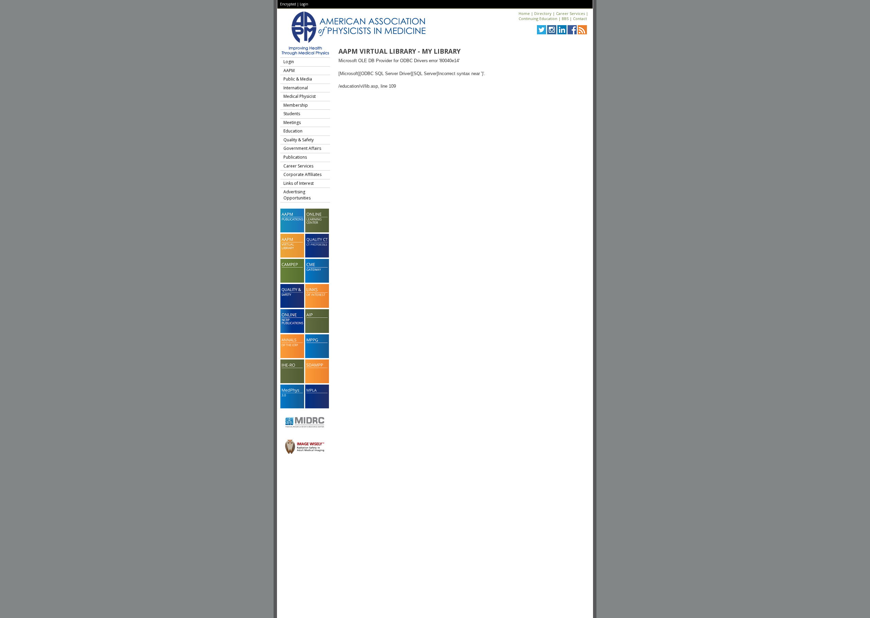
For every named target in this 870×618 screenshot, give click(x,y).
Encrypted (288, 4)
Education (292, 131)
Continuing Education (538, 18)
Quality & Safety (298, 140)
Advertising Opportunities (297, 195)
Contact (580, 18)
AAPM (289, 70)
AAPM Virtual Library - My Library (399, 51)
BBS (565, 18)
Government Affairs (302, 148)
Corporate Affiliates (302, 174)
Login (304, 4)
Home (524, 13)
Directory (543, 13)
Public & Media (297, 79)
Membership (295, 105)
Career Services (570, 13)
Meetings (292, 122)
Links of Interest (298, 183)
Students (291, 114)
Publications (295, 157)
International (295, 88)
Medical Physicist (299, 96)
